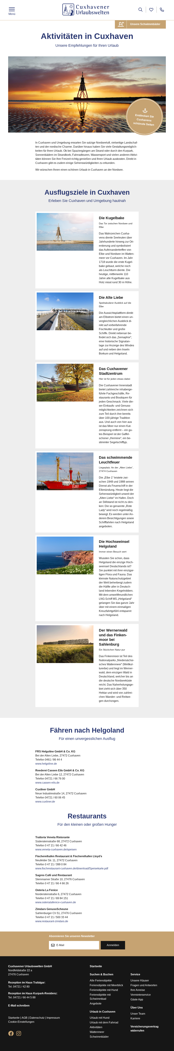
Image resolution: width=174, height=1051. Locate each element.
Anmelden (113, 945)
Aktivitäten (96, 1027)
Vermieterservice (140, 994)
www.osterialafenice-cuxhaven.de (55, 902)
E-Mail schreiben (19, 1005)
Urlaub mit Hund (99, 1017)
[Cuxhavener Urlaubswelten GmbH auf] (11, 1034)
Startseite (14, 1017)
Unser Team (137, 1013)
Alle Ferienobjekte (101, 980)
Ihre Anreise (137, 990)
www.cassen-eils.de (47, 782)
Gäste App (136, 999)
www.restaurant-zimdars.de (51, 921)
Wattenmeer (97, 1032)
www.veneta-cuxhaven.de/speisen (56, 849)
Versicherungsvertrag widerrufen (144, 1028)
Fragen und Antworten (143, 985)
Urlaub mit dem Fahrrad (104, 1022)
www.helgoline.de (46, 763)
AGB (24, 1017)
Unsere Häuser (139, 980)
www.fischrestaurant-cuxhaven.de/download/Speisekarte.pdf (71, 868)
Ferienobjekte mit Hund (104, 990)
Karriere (135, 1018)
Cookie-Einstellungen (21, 1021)
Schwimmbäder (99, 1036)
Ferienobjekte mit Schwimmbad (100, 996)
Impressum (53, 1017)
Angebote (95, 1003)
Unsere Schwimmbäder (144, 24)
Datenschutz (37, 1017)
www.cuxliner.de (45, 801)
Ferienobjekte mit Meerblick (106, 985)
